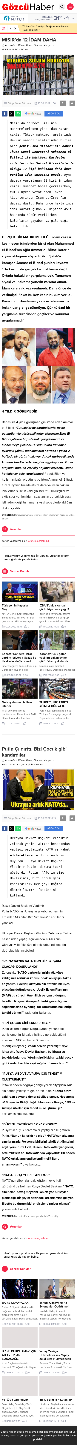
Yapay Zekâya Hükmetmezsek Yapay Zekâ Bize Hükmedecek (55, 1355)
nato (21, 1216)
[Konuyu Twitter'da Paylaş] (11, 113)
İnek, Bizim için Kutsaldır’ (56, 1400)
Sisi (72, 515)
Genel (29, 45)
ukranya (34, 1216)
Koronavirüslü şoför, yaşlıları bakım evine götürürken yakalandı (53, 657)
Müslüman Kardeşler (59, 515)
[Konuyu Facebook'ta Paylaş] (4, 113)
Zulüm (5, 518)
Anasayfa (10, 45)
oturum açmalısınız (39, 541)
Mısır (45, 515)
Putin (27, 1216)
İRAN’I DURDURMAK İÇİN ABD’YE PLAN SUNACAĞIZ (19, 1355)
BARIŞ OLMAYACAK (15, 1303)
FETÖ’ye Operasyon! (15, 1400)
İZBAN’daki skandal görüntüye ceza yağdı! (54, 607)
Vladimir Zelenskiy (49, 1216)
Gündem (37, 45)
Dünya (21, 45)
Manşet (47, 45)
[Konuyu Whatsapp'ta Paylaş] (18, 113)
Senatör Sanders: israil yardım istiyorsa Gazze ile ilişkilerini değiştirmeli (19, 657)
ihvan (30, 515)
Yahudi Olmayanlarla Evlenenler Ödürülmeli (54, 1304)
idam (23, 515)
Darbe (17, 515)
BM (16, 1216)
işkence (38, 515)
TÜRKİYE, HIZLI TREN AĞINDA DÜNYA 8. (53, 704)
